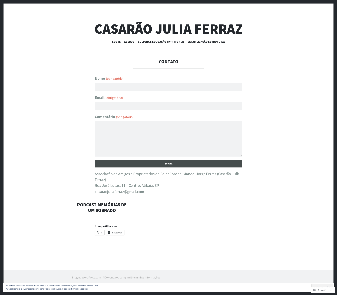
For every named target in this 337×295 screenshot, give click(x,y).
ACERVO (129, 41)
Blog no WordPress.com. (86, 277)
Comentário (114, 116)
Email (109, 97)
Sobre (116, 41)
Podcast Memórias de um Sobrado (102, 207)
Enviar (169, 163)
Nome (109, 78)
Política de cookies (79, 288)
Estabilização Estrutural (206, 41)
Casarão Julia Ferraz (168, 28)
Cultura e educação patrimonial (161, 41)
